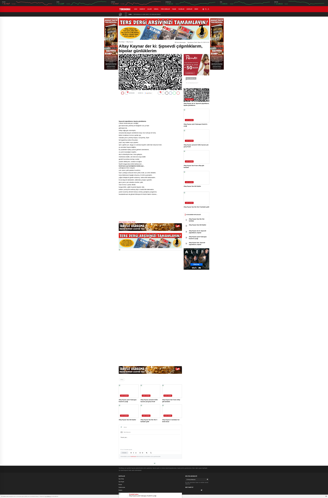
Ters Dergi (121, 42)
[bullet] (142, 453)
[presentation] (124, 14)
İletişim (120, 490)
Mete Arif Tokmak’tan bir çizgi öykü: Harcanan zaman (147, 14)
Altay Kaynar (129, 42)
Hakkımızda (122, 487)
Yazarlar (181, 9)
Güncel (156, 9)
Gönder (124, 452)
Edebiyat (142, 9)
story (122, 379)
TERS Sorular (165, 9)
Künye (120, 484)
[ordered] (140, 453)
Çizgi (135, 9)
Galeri (149, 9)
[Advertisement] (150, 108)
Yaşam (174, 9)
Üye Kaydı (121, 481)
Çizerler (189, 9)
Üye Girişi (121, 479)
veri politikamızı (48, 496)
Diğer (196, 9)
